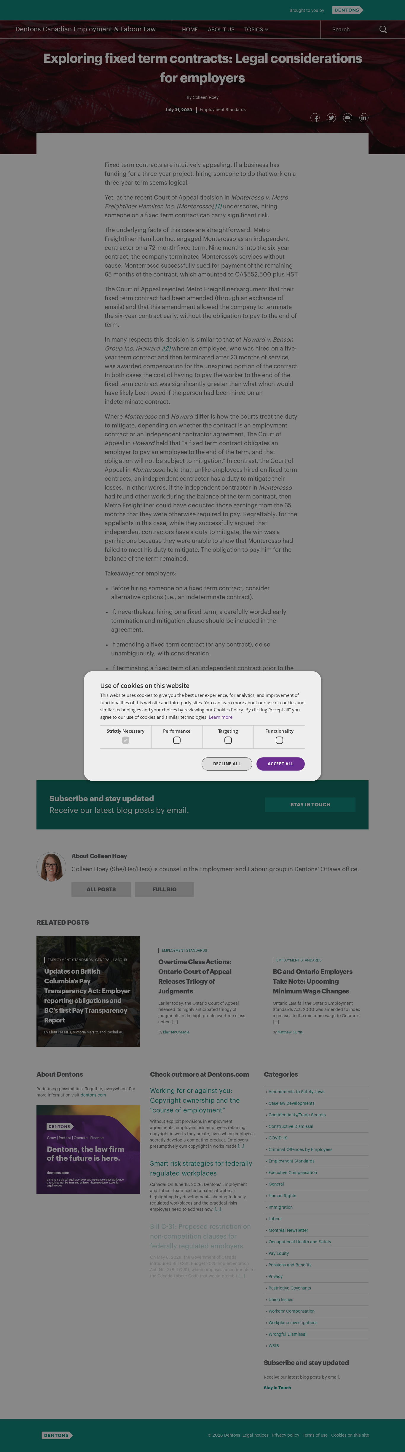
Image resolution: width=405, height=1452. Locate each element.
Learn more (220, 717)
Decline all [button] (227, 764)
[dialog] (202, 726)
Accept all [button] (281, 764)
